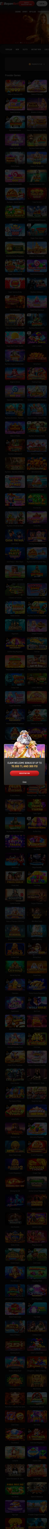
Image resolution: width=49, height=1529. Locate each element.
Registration (24, 773)
